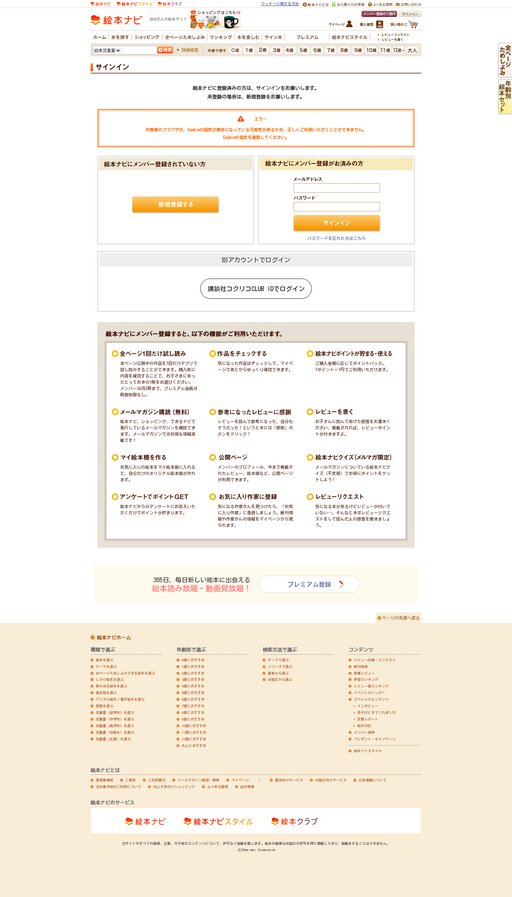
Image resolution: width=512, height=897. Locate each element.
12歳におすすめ (194, 739)
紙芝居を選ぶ (106, 692)
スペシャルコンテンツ (371, 699)
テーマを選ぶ (106, 666)
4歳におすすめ (193, 686)
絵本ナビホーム (114, 637)
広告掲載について (373, 780)
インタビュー (367, 706)
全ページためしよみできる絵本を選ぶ (125, 673)
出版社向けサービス (331, 780)
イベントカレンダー (369, 692)
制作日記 (364, 725)
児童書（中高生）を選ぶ (115, 732)
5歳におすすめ (193, 692)
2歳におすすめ (193, 673)
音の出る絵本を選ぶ (111, 686)
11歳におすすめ (194, 732)
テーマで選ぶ (278, 660)
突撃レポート (367, 719)
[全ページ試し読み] (505, 74)
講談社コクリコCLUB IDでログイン (256, 289)
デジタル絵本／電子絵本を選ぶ (120, 699)
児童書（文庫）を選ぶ (113, 739)
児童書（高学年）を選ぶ (115, 725)
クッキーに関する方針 (280, 4)
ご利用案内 (156, 780)
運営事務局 (104, 780)
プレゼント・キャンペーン (375, 739)
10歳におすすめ (194, 725)
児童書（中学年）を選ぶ (115, 719)
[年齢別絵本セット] (505, 111)
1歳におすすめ (193, 666)
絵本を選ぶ (104, 660)
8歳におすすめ (193, 712)
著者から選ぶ (278, 673)
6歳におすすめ (193, 699)
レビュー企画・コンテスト (375, 660)
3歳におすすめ (193, 679)
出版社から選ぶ (280, 679)
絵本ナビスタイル (368, 750)
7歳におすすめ (193, 706)
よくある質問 (217, 786)
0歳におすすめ (193, 660)
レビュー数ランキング (371, 686)
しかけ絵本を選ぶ (110, 679)
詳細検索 (189, 50)
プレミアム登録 (309, 584)
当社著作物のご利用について (118, 786)
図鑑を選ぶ (104, 706)
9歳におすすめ (193, 719)
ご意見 (130, 780)
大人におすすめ (194, 745)
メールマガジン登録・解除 (198, 780)
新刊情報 (361, 666)
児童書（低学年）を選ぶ (115, 712)
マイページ (240, 780)
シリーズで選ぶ (280, 666)
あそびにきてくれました (376, 712)
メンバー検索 (364, 732)
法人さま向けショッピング (174, 786)
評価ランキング (366, 679)
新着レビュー (364, 673)
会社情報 (247, 786)
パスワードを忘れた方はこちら (336, 238)
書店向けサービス (289, 780)
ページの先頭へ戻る (401, 618)
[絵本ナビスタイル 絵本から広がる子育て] (134, 3)
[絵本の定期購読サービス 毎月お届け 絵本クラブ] (170, 3)
